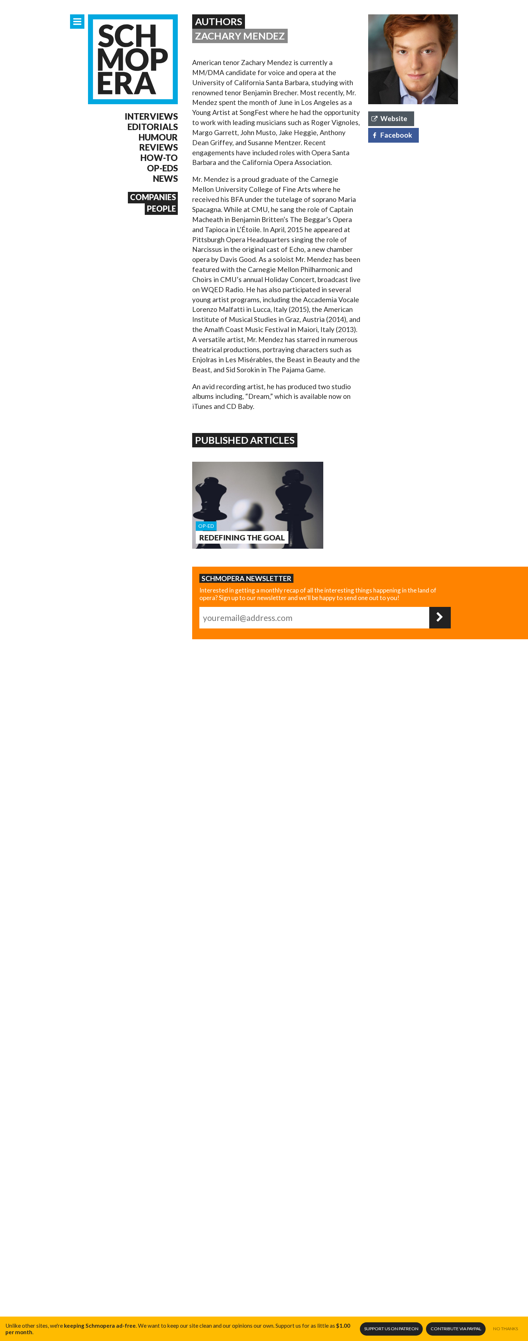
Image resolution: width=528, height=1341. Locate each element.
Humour (158, 137)
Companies (153, 197)
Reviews (158, 147)
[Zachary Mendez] (413, 59)
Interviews (151, 116)
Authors (218, 21)
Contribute (456, 1328)
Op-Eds (162, 168)
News (165, 179)
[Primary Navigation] (77, 21)
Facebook (396, 135)
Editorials (153, 127)
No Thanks (505, 1328)
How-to (159, 158)
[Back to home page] (133, 59)
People (161, 208)
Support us (391, 1328)
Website (393, 118)
